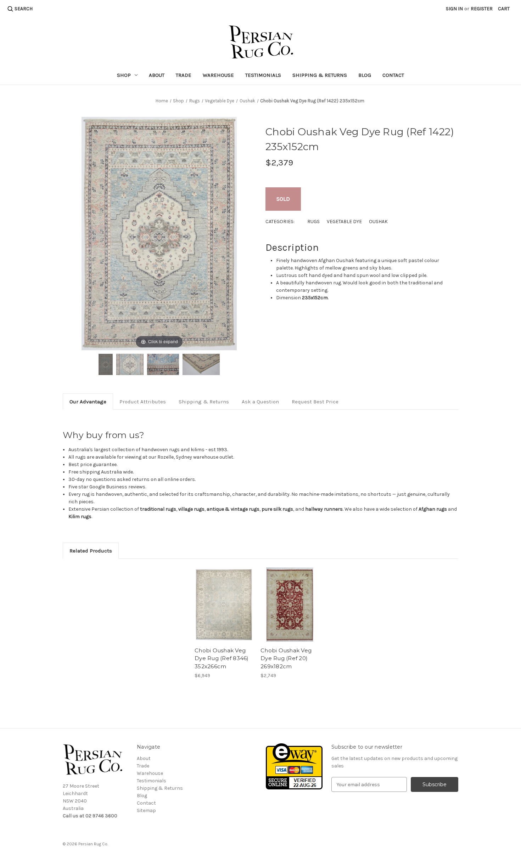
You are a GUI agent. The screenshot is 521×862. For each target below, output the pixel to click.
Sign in (454, 9)
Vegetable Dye (344, 222)
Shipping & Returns (319, 75)
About (156, 75)
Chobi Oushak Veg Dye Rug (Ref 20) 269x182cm (286, 658)
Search (24, 9)
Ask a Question (260, 401)
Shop (124, 75)
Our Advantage (87, 401)
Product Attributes (142, 401)
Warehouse (218, 75)
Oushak (378, 222)
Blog (364, 75)
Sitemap (146, 810)
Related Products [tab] (90, 551)
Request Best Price (315, 401)
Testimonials (263, 75)
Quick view (224, 604)
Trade (183, 75)
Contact (393, 75)
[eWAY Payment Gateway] (294, 766)
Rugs (313, 222)
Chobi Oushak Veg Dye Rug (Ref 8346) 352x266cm (222, 658)
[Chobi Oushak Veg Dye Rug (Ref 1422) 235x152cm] (106, 364)
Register (482, 9)
